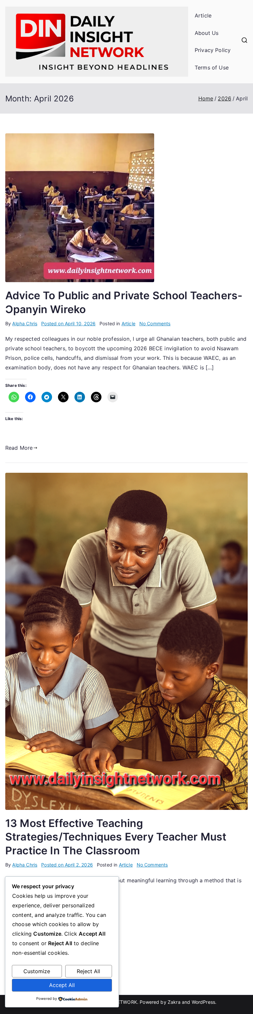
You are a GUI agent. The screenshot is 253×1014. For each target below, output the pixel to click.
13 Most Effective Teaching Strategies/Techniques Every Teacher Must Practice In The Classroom (115, 837)
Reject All (88, 971)
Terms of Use (212, 67)
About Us (206, 33)
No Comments (155, 323)
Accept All (62, 985)
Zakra (174, 1002)
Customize (36, 971)
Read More (19, 447)
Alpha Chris (24, 323)
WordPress (203, 1002)
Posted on (68, 323)
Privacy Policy (213, 50)
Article (203, 15)
